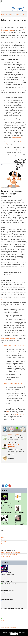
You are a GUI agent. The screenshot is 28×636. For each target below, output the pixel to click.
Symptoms (3, 535)
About (2, 622)
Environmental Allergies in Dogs (7, 590)
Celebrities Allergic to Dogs (6, 573)
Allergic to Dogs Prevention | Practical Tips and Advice (7, 513)
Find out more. (22, 632)
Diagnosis (3, 539)
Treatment (3, 543)
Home (2, 620)
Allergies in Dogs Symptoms (7, 523)
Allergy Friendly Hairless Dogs (19, 513)
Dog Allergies (17, 501)
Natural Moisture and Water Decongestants (14, 383)
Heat (5, 408)
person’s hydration (19, 414)
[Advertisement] (14, 24)
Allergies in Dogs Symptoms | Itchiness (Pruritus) (21, 523)
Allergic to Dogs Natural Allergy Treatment (10, 552)
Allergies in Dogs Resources (7, 599)
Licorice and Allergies (6, 556)
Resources (3, 545)
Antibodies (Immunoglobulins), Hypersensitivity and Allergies (7, 502)
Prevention (3, 541)
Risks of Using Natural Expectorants (9, 554)
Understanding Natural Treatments (10, 296)
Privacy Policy (4, 625)
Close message (14, 634)
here (2, 299)
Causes (2, 537)
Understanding (4, 532)
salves (7, 411)
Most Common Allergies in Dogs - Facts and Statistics (12, 608)
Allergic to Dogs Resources (6, 581)
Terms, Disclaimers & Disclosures (8, 627)
